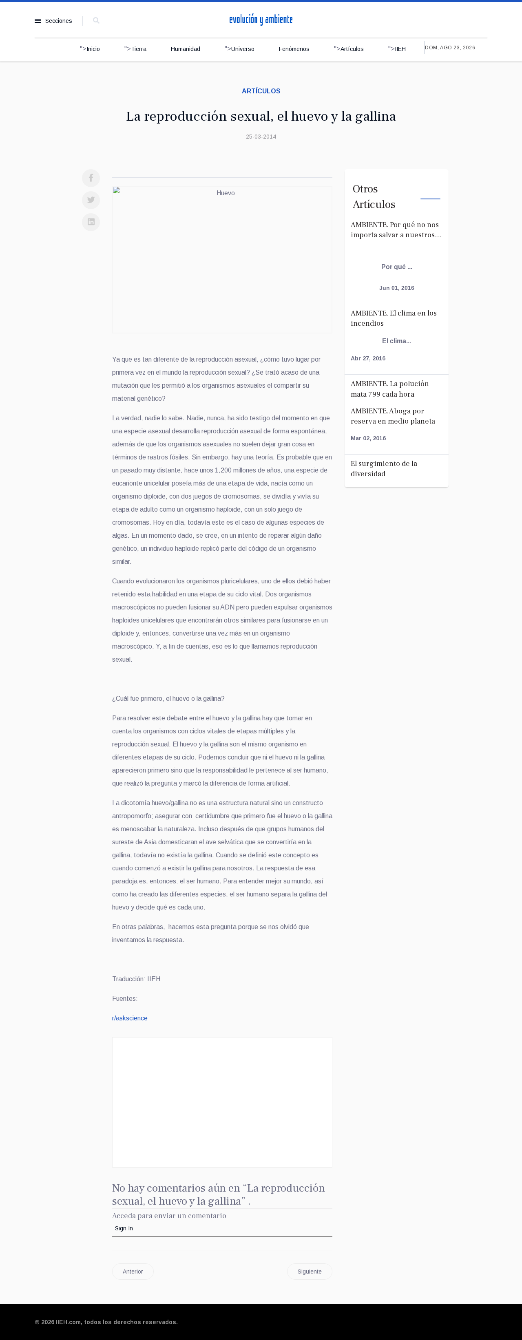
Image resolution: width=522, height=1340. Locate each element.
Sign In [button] (124, 1228)
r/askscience (130, 1018)
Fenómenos (294, 49)
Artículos (352, 49)
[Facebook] (91, 178)
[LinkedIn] (91, 222)
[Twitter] (91, 200)
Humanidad (185, 49)
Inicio (93, 49)
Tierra (138, 49)
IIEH (400, 49)
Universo (242, 49)
